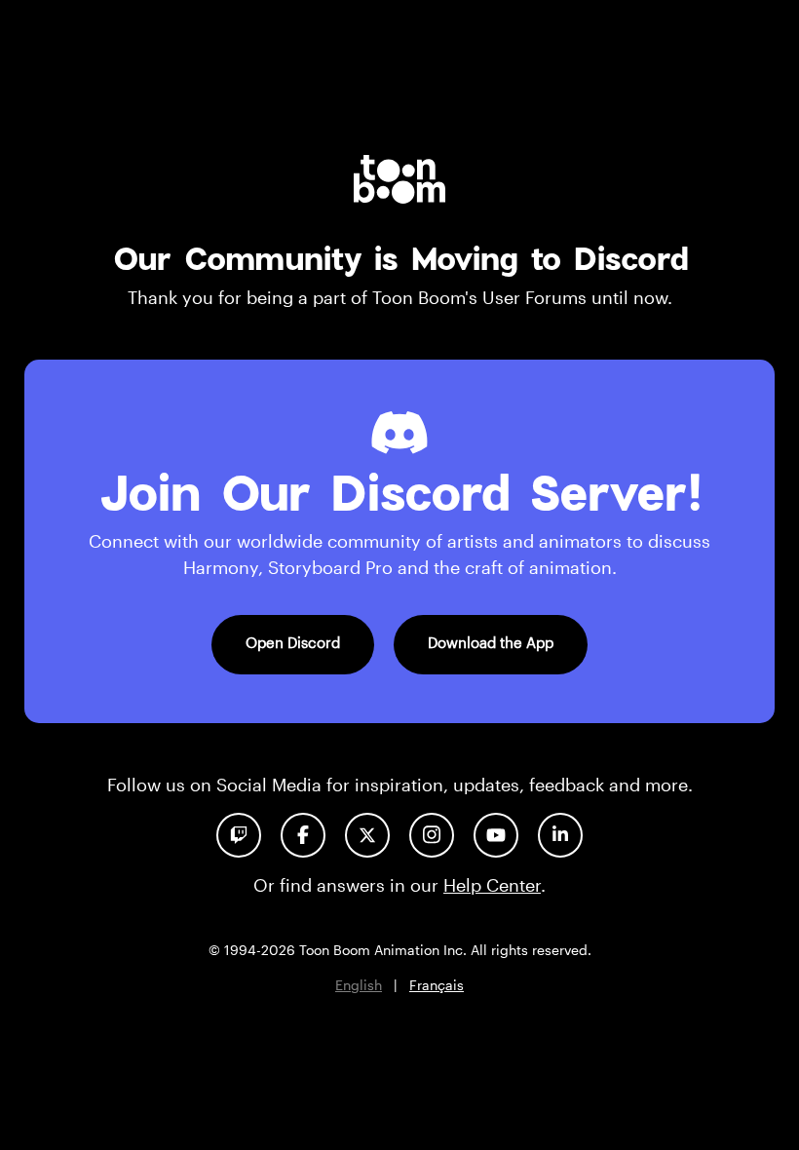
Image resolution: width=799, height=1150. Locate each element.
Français (436, 985)
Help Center (492, 885)
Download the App (490, 642)
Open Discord (293, 642)
